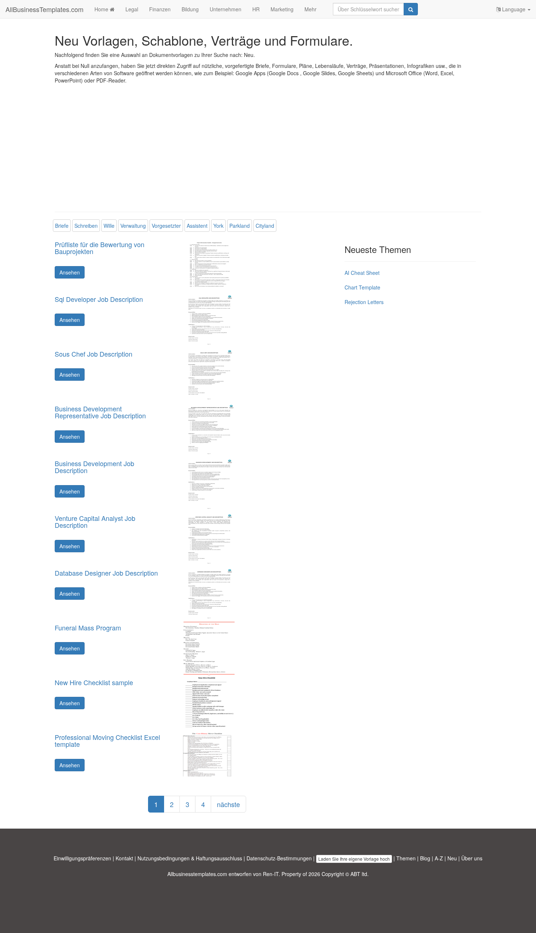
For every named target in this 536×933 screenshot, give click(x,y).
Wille (109, 225)
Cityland (265, 225)
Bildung (190, 9)
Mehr (310, 9)
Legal (131, 9)
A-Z (439, 858)
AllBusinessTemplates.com (44, 9)
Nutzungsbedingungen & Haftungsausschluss (189, 858)
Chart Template (362, 287)
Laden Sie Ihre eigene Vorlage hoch (354, 859)
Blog (425, 858)
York (218, 225)
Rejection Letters (364, 302)
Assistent (197, 225)
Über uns (471, 858)
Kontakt (124, 858)
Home (102, 9)
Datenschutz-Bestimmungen (279, 858)
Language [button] (514, 9)
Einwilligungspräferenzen (82, 858)
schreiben (86, 225)
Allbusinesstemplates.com (197, 874)
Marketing (282, 9)
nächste (228, 804)
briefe (62, 225)
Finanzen (160, 9)
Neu (452, 858)
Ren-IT (271, 874)
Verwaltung (133, 225)
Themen (406, 858)
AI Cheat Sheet (362, 272)
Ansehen (69, 272)
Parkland (239, 225)
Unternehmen (225, 9)
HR (256, 9)
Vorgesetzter (166, 225)
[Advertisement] (268, 153)
